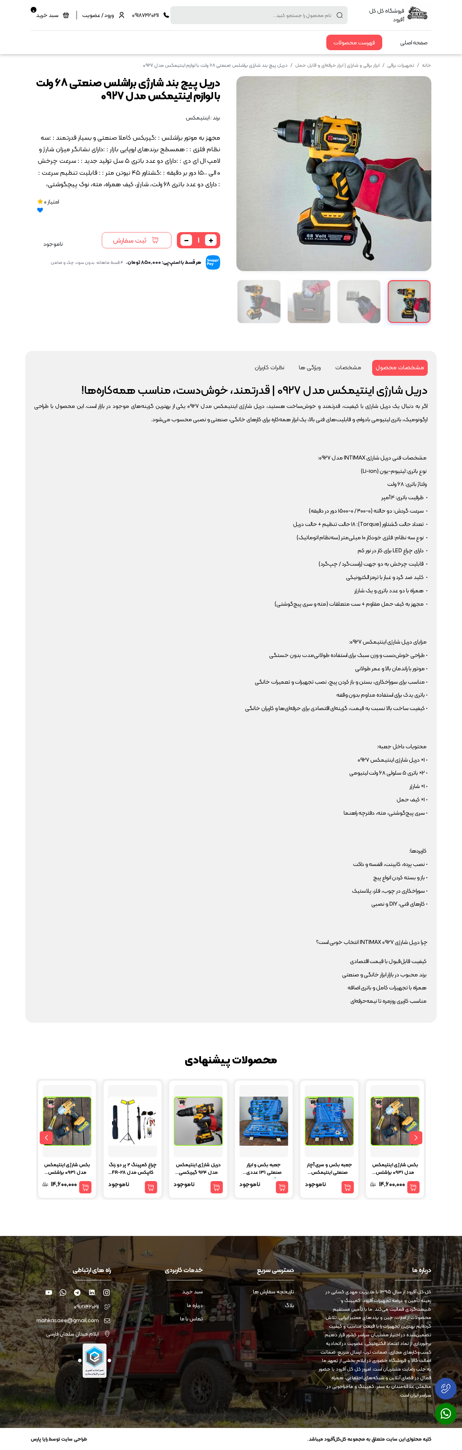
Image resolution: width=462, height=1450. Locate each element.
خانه (426, 65)
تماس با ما (191, 1319)
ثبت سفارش (130, 240)
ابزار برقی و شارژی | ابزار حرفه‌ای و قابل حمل (337, 65)
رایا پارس (39, 1439)
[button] (247, 173)
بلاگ (289, 1305)
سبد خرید (192, 1292)
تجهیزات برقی (400, 65)
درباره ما (194, 1305)
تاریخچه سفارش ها (273, 1292)
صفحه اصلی (414, 42)
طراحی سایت (74, 1439)
